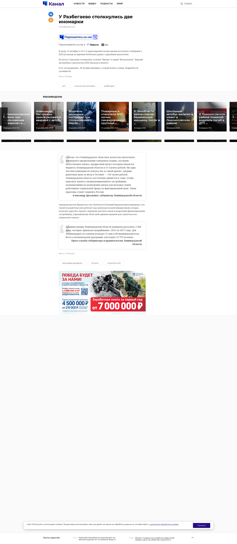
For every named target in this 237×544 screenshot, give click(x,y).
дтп (64, 86)
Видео (92, 3)
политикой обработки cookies (163, 524)
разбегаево (109, 86)
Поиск (188, 4)
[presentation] (4, 116)
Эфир (120, 3)
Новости (79, 3)
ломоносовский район (84, 86)
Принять (202, 525)
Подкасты (106, 3)
